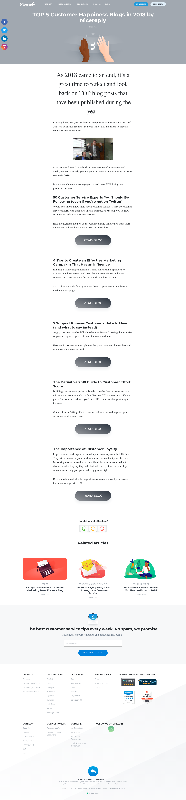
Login (25, 753)
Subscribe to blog (93, 653)
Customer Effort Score (31, 687)
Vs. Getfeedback (77, 728)
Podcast (74, 691)
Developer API (76, 700)
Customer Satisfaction (31, 683)
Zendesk (50, 679)
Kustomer (50, 700)
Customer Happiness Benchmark (55, 733)
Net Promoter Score (30, 691)
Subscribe (141, 4)
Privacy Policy (101, 788)
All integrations (53, 712)
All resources (76, 683)
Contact (26, 732)
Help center (75, 695)
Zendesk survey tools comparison (79, 744)
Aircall (49, 708)
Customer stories (53, 728)
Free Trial (98, 687)
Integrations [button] (64, 4)
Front (49, 683)
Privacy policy (28, 740)
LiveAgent (50, 687)
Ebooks (73, 687)
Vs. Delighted (76, 732)
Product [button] (48, 4)
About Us (26, 728)
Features (26, 679)
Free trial (158, 4)
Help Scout (51, 704)
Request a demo (101, 683)
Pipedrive (50, 695)
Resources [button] (82, 4)
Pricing (97, 4)
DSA (24, 749)
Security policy (28, 744)
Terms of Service (29, 736)
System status (93, 793)
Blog (107, 4)
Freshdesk (51, 691)
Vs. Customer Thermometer (76, 737)
